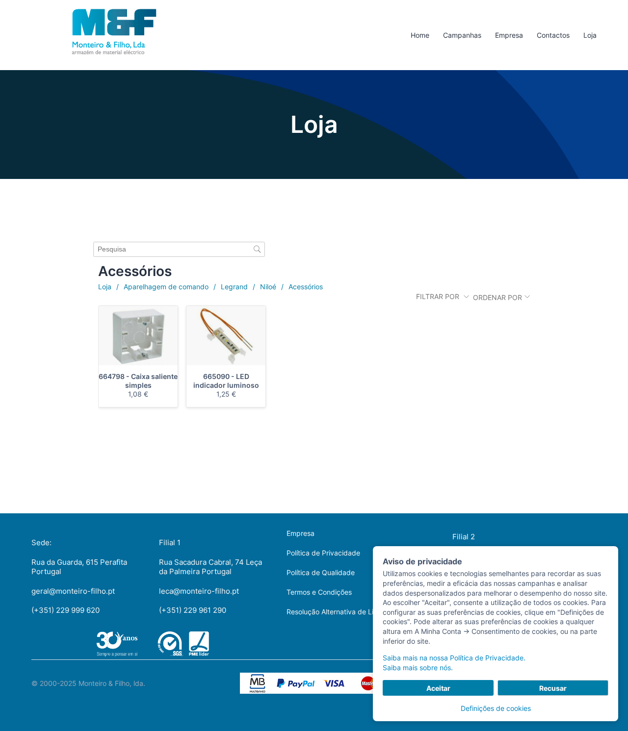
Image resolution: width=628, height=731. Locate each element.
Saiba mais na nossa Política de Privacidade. (454, 658)
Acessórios (305, 286)
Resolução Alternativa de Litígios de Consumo (360, 611)
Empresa (300, 533)
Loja (104, 286)
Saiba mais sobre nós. (418, 667)
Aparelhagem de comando (166, 286)
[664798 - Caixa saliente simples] (138, 335)
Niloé (268, 286)
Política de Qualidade (321, 572)
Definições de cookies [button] (496, 708)
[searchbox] (179, 249)
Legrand (234, 286)
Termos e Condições (319, 592)
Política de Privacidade (323, 553)
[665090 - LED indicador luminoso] (225, 335)
